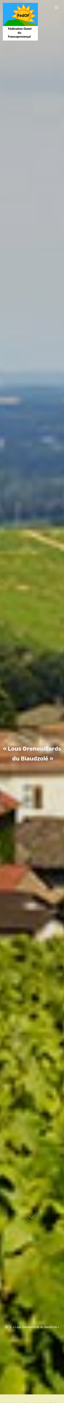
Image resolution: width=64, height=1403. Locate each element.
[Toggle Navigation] (56, 7)
